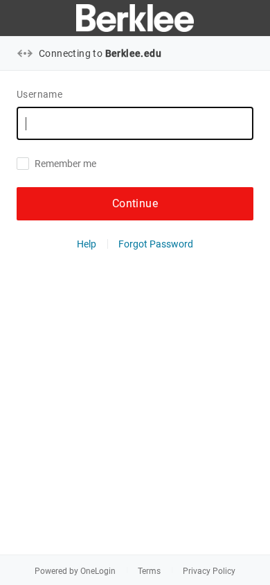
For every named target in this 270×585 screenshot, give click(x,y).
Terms (149, 571)
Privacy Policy (209, 571)
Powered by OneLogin (75, 571)
